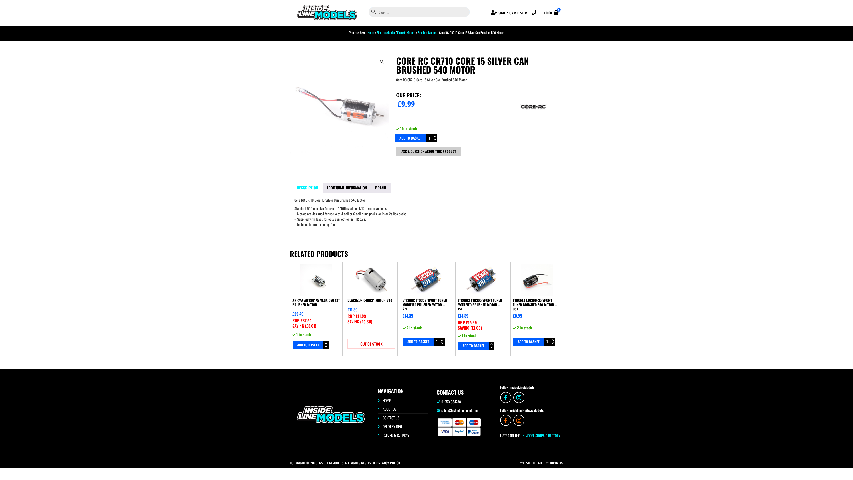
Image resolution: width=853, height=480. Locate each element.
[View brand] (533, 122)
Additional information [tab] (346, 187)
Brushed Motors (427, 32)
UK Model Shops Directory (540, 435)
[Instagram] (518, 397)
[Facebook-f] (505, 397)
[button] (382, 62)
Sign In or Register (512, 13)
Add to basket (410, 138)
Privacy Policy (388, 463)
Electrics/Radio (386, 32)
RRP (302, 320)
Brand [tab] (380, 187)
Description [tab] (307, 187)
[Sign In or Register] (494, 12)
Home (371, 32)
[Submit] (373, 12)
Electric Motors (406, 32)
